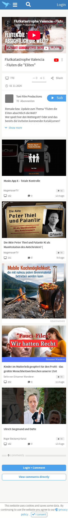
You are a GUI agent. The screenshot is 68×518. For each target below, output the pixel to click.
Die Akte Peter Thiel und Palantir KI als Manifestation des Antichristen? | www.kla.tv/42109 (27, 247)
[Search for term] (28, 4)
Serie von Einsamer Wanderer (19, 376)
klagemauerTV (11, 190)
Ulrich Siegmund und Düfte (20, 429)
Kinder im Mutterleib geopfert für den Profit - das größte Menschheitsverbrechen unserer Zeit (33, 369)
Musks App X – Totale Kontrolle (22, 181)
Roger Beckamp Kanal (15, 438)
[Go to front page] (6, 5)
